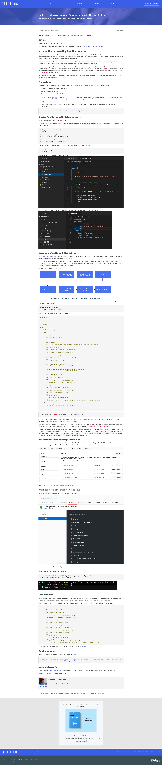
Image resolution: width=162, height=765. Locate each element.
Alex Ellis (61, 670)
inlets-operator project (62, 99)
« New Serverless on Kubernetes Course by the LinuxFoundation (57, 693)
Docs (112, 4)
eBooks (152, 752)
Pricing (79, 4)
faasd (79, 85)
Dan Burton (48, 673)
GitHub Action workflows (45, 256)
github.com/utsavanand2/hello (74, 111)
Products (96, 4)
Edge (134, 752)
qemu (77, 603)
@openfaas (77, 654)
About (50, 4)
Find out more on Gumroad (81, 741)
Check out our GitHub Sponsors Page (66, 661)
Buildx (86, 598)
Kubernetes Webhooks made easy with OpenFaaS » (90, 693)
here (57, 91)
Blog (64, 4)
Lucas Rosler (52, 670)
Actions (103, 261)
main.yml (83, 646)
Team (147, 752)
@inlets (57, 684)
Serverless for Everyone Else (94, 46)
